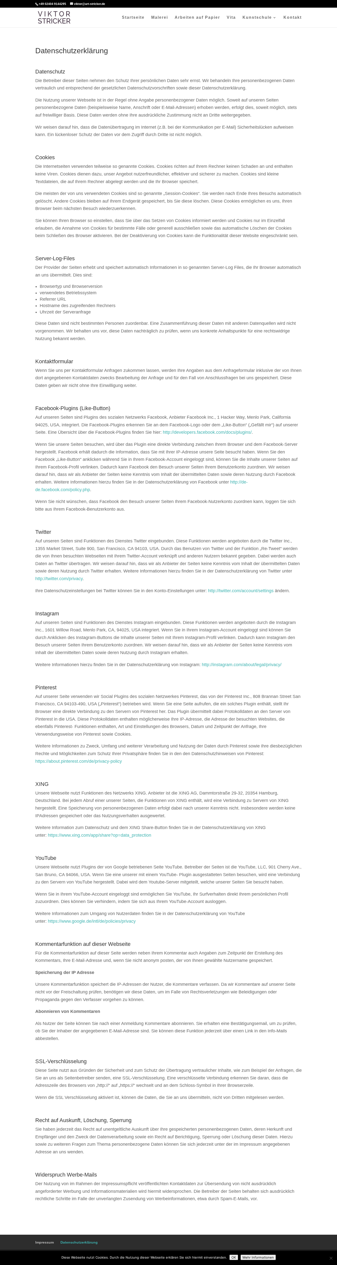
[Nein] (330, 1258)
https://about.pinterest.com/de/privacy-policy (78, 761)
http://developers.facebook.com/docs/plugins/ (207, 432)
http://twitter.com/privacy (59, 578)
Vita (231, 17)
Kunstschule (257, 17)
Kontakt (292, 17)
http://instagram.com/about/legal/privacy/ (241, 664)
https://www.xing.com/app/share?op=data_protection (99, 835)
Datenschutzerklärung (79, 1242)
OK (233, 1257)
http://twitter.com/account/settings (241, 590)
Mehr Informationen (258, 1257)
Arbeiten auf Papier (197, 17)
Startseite (133, 17)
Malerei (159, 17)
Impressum (44, 1242)
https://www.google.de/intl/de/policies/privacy (92, 921)
